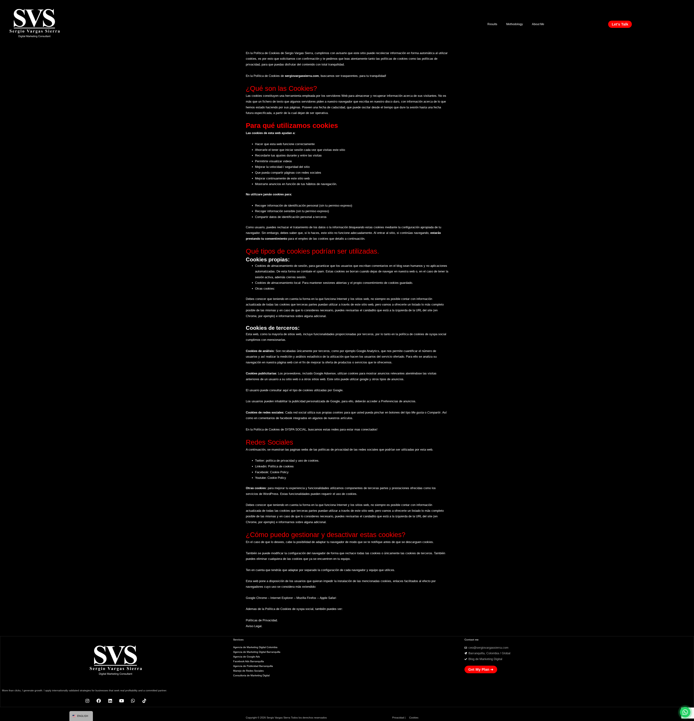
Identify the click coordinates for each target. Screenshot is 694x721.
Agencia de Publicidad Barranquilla (253, 666)
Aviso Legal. (254, 626)
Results (492, 24)
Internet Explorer (281, 598)
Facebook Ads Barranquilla (248, 661)
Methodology (514, 24)
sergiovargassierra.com (302, 76)
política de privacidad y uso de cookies (292, 460)
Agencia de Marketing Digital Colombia (255, 647)
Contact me (471, 639)
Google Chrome (256, 598)
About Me (538, 24)
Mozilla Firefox (306, 598)
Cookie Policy (279, 472)
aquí (285, 390)
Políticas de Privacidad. (262, 620)
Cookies (413, 717)
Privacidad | (399, 717)
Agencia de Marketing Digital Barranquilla (256, 651)
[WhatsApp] (685, 712)
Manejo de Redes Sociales (248, 670)
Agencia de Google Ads (246, 656)
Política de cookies (281, 466)
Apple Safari (328, 598)
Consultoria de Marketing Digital (251, 675)
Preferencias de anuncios (398, 401)
